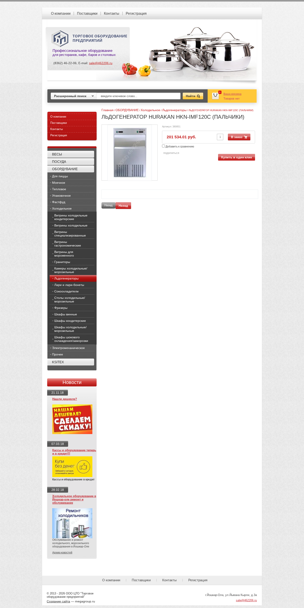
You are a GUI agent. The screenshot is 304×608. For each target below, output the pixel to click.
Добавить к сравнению (179, 146)
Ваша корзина (232, 94)
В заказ (236, 137)
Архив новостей (62, 552)
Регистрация (136, 13)
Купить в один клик (236, 157)
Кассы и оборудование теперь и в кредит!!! (74, 452)
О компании (61, 13)
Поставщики (87, 13)
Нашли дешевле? (64, 399)
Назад (123, 205)
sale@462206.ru (100, 63)
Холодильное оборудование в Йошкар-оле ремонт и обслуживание (74, 499)
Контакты (111, 13)
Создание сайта (58, 601)
